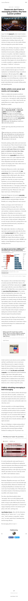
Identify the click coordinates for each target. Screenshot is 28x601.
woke (23, 416)
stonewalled (13, 155)
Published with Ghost (14, 592)
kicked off (11, 34)
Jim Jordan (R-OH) (10, 110)
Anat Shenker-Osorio (6, 512)
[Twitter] (14, 590)
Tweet (17, 537)
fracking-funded (9, 233)
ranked (24, 285)
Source (24, 276)
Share (11, 537)
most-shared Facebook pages (10, 291)
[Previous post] (2, 534)
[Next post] (26, 534)
